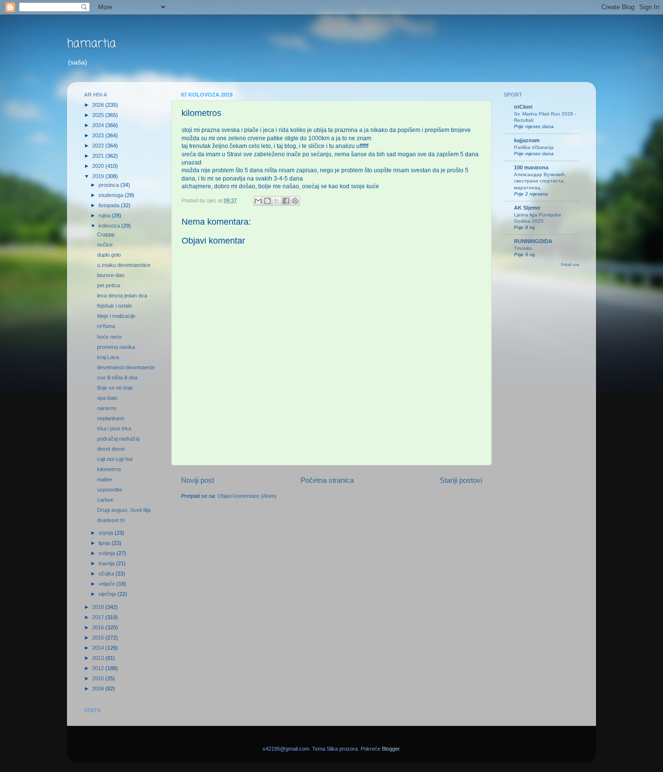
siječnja (108, 594)
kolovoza (110, 226)
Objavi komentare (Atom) (247, 496)
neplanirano (110, 418)
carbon (105, 500)
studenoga (112, 195)
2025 (98, 115)
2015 (98, 638)
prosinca (109, 185)
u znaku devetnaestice (123, 265)
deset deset (111, 449)
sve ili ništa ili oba (117, 377)
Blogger (390, 749)
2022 (98, 145)
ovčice (105, 244)
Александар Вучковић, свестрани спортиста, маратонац (540, 181)
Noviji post (197, 480)
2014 (98, 648)
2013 (98, 658)
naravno (106, 408)
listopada (110, 205)
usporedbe (109, 490)
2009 (98, 688)
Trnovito (523, 248)
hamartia (91, 44)
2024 (98, 125)
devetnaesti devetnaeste (126, 367)
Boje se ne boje (115, 388)
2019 (98, 176)
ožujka (107, 573)
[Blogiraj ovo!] (267, 201)
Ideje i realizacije (116, 316)
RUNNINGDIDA (533, 241)
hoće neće (109, 337)
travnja (107, 563)
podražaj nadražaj (118, 439)
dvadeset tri (111, 520)
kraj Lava (108, 357)
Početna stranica (327, 480)
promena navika (116, 347)
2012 (98, 668)
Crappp (106, 234)
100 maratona (531, 167)
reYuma (106, 326)
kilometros (109, 469)
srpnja (107, 533)
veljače (107, 584)
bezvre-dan (110, 275)
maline (104, 479)
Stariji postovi (461, 480)
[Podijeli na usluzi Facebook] (286, 201)
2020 (98, 166)
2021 (98, 156)
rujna (105, 215)
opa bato (107, 398)
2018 (98, 607)
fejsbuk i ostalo (114, 306)
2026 (98, 105)
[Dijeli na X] (277, 201)
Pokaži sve (570, 265)
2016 (98, 627)
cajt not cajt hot (115, 459)
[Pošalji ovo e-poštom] (258, 201)
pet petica (108, 285)
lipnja (105, 543)
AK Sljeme (527, 208)
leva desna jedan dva (122, 295)
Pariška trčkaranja (534, 147)
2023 (98, 135)
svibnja (107, 553)
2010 (98, 678)
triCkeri (523, 107)
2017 (98, 617)
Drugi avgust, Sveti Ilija (123, 510)
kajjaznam (527, 140)
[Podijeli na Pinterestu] (295, 201)
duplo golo (109, 255)
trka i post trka (114, 428)
